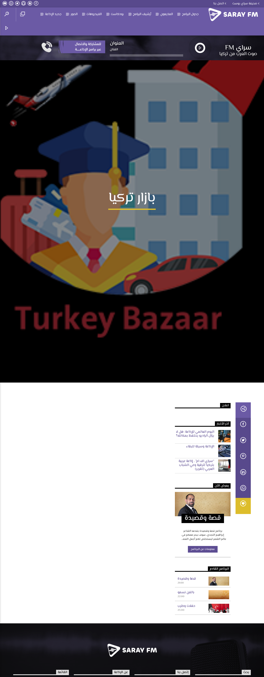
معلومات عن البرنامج (203, 580)
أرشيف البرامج (142, 14)
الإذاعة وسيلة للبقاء (200, 478)
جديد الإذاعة (53, 14)
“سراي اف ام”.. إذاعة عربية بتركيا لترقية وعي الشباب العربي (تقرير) (196, 496)
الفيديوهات (94, 14)
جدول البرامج (190, 14)
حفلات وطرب (186, 637)
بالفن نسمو (186, 623)
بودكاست (117, 14)
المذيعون (166, 14)
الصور (74, 14)
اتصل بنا (218, 3)
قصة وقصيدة (187, 610)
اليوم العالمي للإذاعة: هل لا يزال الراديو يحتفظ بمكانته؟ (195, 465)
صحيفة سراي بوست (244, 3)
